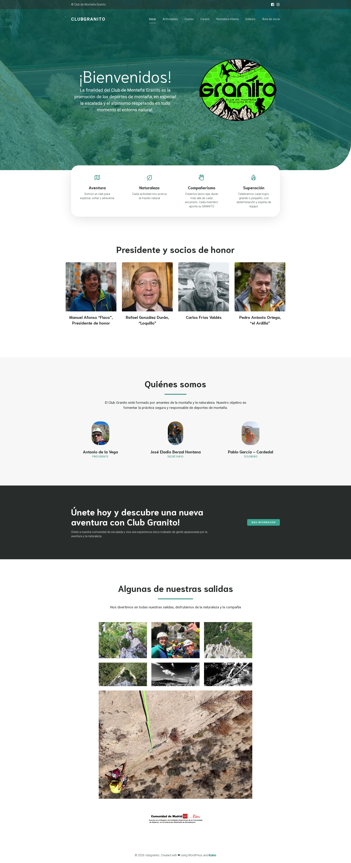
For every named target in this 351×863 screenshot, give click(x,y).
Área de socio (271, 19)
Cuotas (189, 19)
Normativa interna (227, 19)
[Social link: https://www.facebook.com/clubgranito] (271, 4)
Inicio (152, 19)
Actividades (170, 19)
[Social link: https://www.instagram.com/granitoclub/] (277, 4)
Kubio (212, 855)
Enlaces (250, 19)
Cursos (205, 19)
